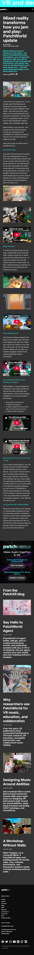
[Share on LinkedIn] (17, 74)
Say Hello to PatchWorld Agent (13, 627)
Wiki (2, 907)
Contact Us (5, 912)
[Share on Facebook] (13, 74)
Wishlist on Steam (17, 578)
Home (3, 899)
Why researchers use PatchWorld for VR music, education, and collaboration (16, 710)
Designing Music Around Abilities (17, 782)
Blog (2, 905)
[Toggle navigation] (32, 9)
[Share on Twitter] (11, 74)
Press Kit (4, 914)
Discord (4, 910)
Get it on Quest (17, 566)
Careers (4, 903)
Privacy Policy (5, 918)
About (3, 901)
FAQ (2, 916)
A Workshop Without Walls (14, 844)
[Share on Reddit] (15, 74)
